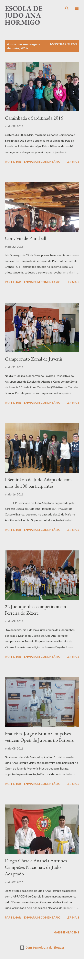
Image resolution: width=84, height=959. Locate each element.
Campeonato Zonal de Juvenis (34, 359)
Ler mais (72, 161)
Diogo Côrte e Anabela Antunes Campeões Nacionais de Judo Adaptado (36, 867)
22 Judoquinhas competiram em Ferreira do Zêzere (35, 609)
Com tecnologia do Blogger (44, 947)
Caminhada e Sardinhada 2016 (34, 118)
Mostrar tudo (63, 44)
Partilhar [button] (13, 161)
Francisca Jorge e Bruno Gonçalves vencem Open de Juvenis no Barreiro (39, 736)
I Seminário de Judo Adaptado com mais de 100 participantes (38, 482)
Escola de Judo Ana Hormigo (24, 15)
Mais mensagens (66, 932)
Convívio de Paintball (25, 238)
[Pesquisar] (66, 7)
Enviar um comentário (42, 161)
